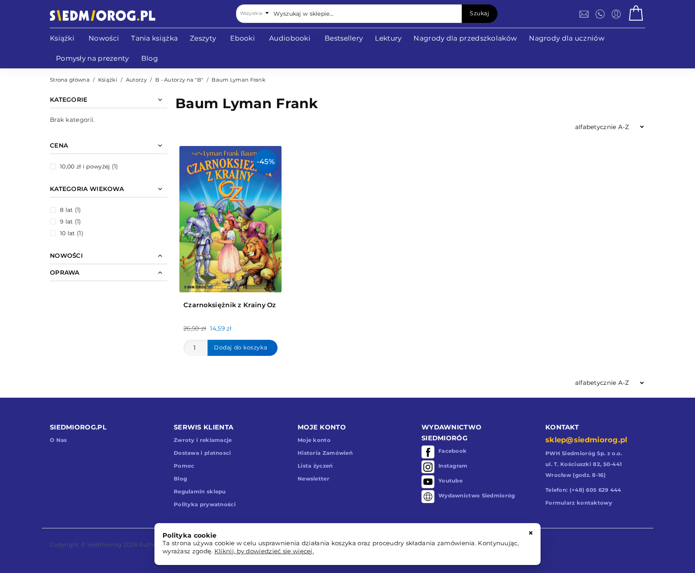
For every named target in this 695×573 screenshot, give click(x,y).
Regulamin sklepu (200, 491)
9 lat (66, 221)
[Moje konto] (616, 14)
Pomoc (184, 465)
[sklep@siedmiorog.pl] (584, 14)
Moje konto (314, 440)
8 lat (66, 210)
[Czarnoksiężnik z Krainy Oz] (230, 217)
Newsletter (313, 478)
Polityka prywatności (205, 504)
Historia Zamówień (325, 453)
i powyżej (85, 166)
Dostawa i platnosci (202, 453)
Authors (150, 544)
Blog (180, 478)
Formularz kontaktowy (578, 502)
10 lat (67, 233)
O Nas (58, 440)
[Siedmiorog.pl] (102, 15)
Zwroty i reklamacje (203, 440)
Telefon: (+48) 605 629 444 (583, 490)
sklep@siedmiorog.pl (586, 439)
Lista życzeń (315, 465)
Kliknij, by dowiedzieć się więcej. (264, 551)
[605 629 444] (600, 14)
